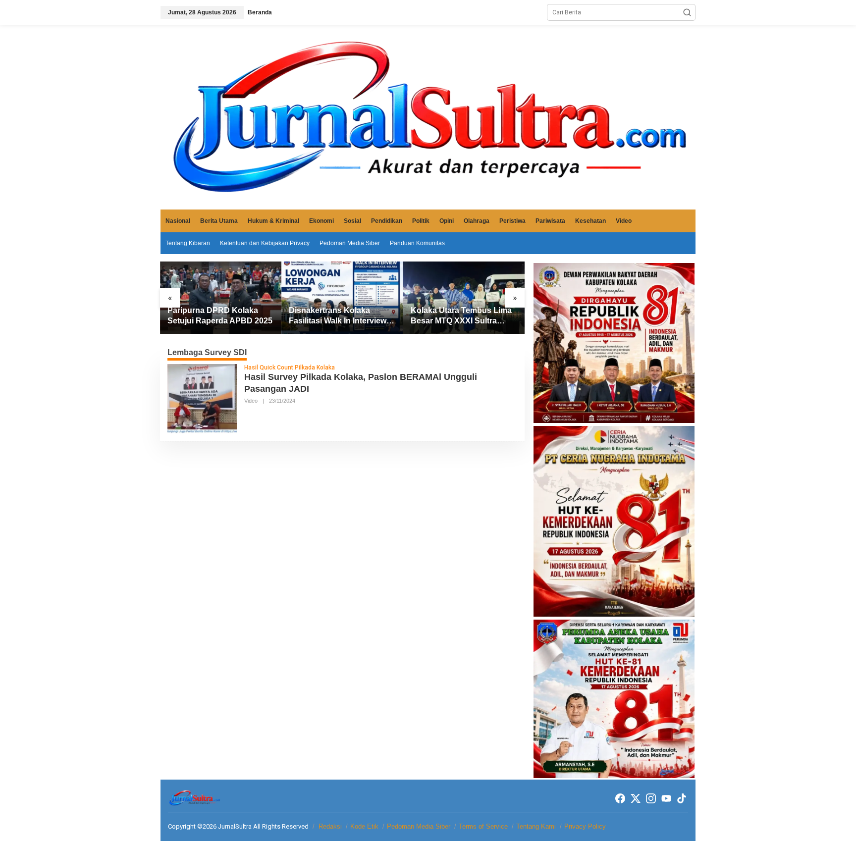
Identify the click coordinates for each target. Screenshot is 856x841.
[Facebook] (620, 798)
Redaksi (330, 826)
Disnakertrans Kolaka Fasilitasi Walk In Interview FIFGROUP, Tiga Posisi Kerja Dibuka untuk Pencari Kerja (340, 316)
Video (251, 401)
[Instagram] (650, 798)
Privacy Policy (585, 826)
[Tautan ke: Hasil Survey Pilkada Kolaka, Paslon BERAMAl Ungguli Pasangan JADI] (202, 398)
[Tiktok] (681, 798)
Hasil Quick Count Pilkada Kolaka (289, 367)
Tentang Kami (536, 826)
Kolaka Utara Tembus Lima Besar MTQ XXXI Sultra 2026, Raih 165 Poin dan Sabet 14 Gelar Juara (461, 316)
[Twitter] (635, 798)
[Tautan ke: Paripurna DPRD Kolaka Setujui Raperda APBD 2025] (220, 298)
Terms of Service (483, 826)
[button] (687, 12)
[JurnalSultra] (428, 116)
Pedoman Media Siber (418, 826)
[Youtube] (666, 798)
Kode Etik (364, 826)
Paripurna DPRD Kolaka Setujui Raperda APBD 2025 (219, 315)
